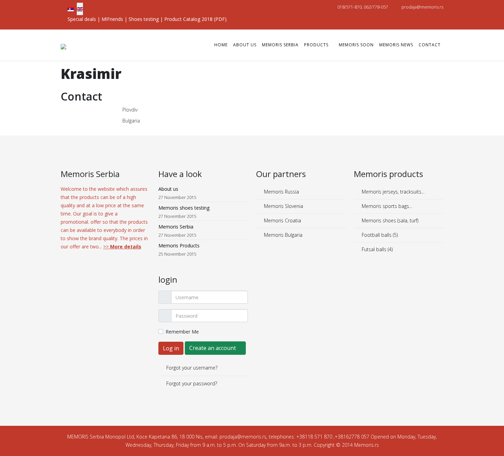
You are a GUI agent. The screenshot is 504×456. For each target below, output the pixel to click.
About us (244, 45)
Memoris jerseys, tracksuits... (392, 191)
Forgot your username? (191, 367)
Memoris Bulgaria (282, 235)
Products (316, 45)
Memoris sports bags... (386, 206)
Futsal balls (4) (376, 249)
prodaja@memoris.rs (422, 7)
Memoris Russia (281, 191)
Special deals (82, 19)
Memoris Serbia (280, 45)
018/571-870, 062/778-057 (362, 7)
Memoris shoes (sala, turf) (389, 220)
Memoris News (396, 45)
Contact (430, 45)
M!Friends (112, 19)
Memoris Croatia (282, 220)
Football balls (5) (379, 235)
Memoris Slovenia (283, 206)
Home (221, 45)
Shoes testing (144, 19)
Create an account (213, 348)
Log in (171, 348)
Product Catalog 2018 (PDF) (195, 19)
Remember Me (182, 331)
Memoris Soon (356, 45)
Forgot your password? (191, 383)
